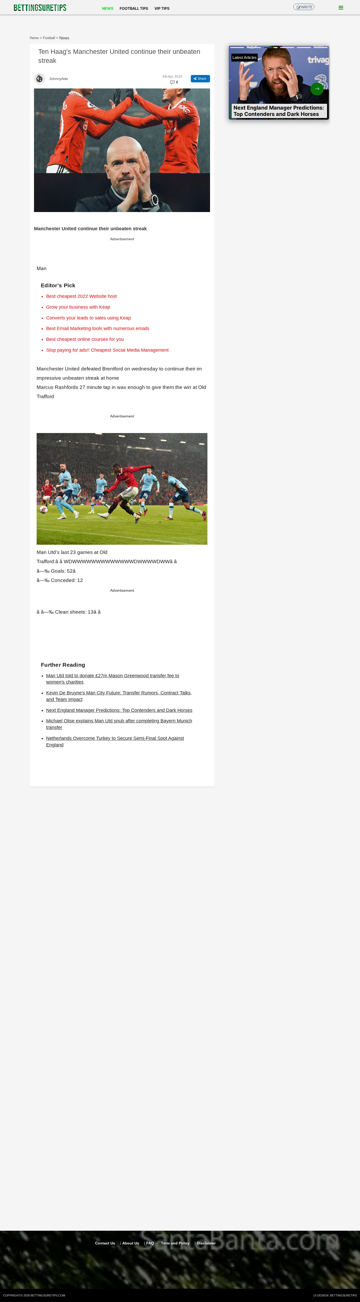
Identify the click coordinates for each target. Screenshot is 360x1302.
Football (49, 38)
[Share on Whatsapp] (179, 68)
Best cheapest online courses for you (85, 339)
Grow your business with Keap (78, 307)
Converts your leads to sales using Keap (88, 318)
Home (34, 38)
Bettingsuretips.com (48, 1295)
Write (306, 7)
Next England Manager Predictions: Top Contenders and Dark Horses (119, 710)
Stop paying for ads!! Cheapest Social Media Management (107, 350)
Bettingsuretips (343, 1295)
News (107, 8)
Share (201, 79)
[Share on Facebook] (191, 68)
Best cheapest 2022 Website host (81, 296)
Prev (253, 85)
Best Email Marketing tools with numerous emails (97, 328)
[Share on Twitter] (203, 68)
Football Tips (134, 8)
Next (304, 85)
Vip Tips (161, 8)
